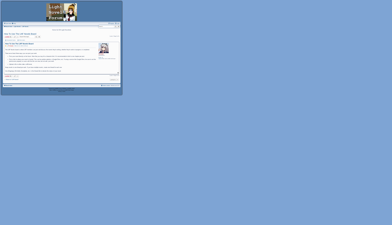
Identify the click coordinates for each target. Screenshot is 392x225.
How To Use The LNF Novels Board (20, 34)
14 (102, 57)
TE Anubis (101, 54)
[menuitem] (14, 23)
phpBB (56, 88)
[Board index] (61, 12)
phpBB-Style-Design (69, 90)
